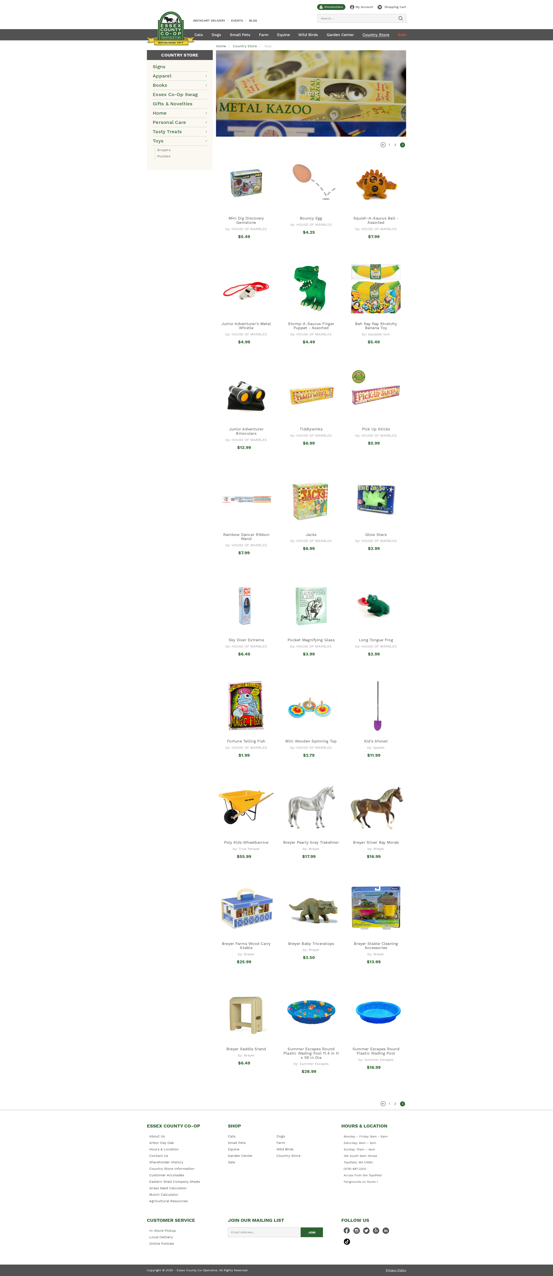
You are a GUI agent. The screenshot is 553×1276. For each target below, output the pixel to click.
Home (160, 113)
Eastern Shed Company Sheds (174, 1182)
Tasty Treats (167, 131)
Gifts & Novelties (172, 103)
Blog (253, 20)
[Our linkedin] (386, 1231)
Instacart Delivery (209, 20)
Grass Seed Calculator (168, 1188)
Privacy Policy (396, 1270)
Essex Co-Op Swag (175, 94)
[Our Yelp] (376, 1231)
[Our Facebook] (347, 1231)
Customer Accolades (166, 1175)
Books (160, 85)
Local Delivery (161, 1237)
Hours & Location (164, 1149)
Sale (402, 34)
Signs (159, 66)
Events (237, 20)
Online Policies (161, 1243)
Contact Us (158, 1156)
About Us (157, 1136)
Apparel (162, 76)
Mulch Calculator (163, 1194)
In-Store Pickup (162, 1231)
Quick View (246, 244)
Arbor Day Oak (161, 1143)
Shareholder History (166, 1162)
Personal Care (169, 122)
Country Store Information (171, 1169)
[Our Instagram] (356, 1231)
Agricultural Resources (168, 1201)
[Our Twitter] (366, 1231)
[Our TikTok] (347, 1241)
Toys (158, 141)
